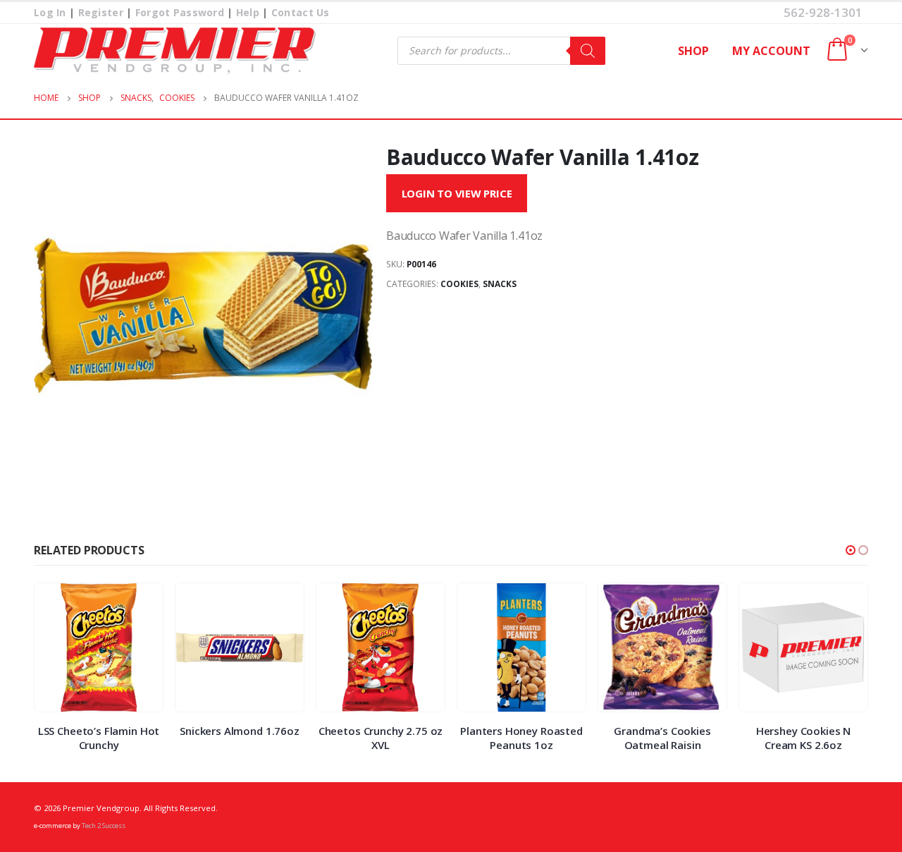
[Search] (587, 51)
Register (100, 12)
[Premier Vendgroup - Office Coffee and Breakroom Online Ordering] (175, 51)
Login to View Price (457, 193)
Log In (50, 12)
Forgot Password (179, 12)
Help (247, 12)
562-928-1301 (823, 12)
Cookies (459, 284)
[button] (850, 550)
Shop (693, 51)
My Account (771, 51)
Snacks (500, 284)
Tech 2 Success (103, 825)
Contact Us (300, 12)
